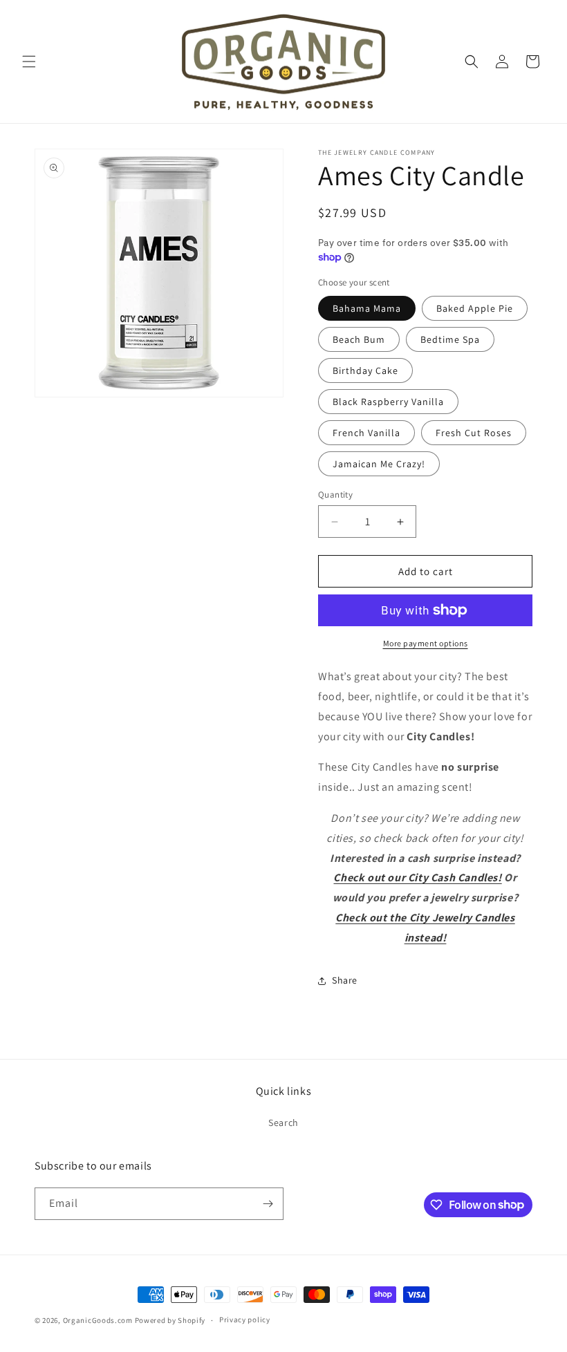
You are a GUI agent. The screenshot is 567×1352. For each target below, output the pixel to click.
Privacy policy (244, 1319)
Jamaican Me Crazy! (379, 464)
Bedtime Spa (450, 339)
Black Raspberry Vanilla (388, 401)
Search (283, 1122)
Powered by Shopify (170, 1320)
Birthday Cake (365, 370)
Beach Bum (359, 339)
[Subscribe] (267, 1203)
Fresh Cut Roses (474, 432)
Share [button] (344, 980)
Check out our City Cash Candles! (417, 877)
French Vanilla (366, 432)
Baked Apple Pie (474, 308)
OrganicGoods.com (98, 1320)
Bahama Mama (367, 308)
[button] (29, 61)
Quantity (335, 494)
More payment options (425, 643)
